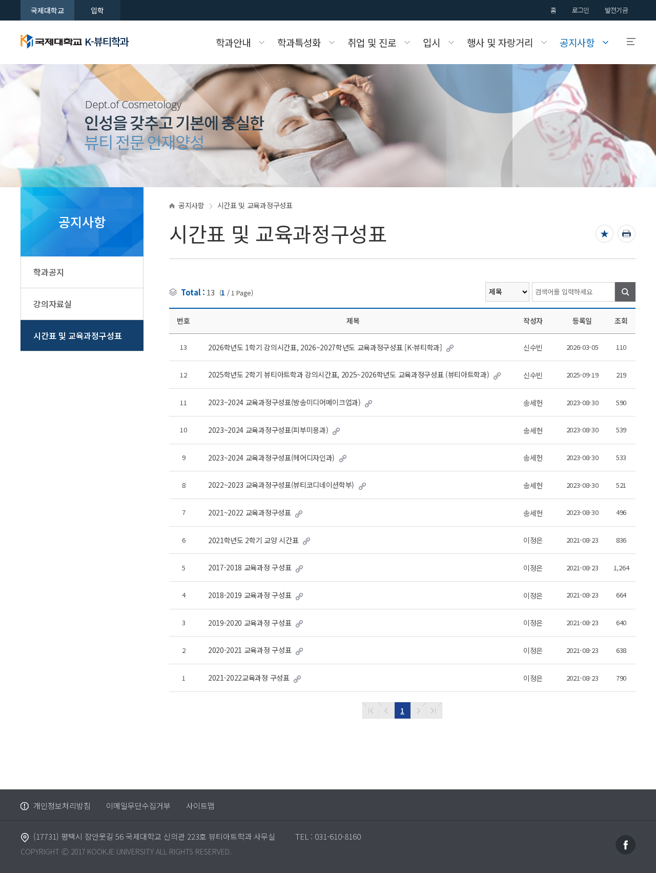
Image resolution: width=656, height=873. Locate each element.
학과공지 (48, 272)
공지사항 (191, 205)
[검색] (625, 292)
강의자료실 (52, 303)
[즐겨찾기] (604, 234)
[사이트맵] (627, 42)
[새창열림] (626, 843)
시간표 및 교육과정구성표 (77, 335)
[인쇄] (627, 234)
